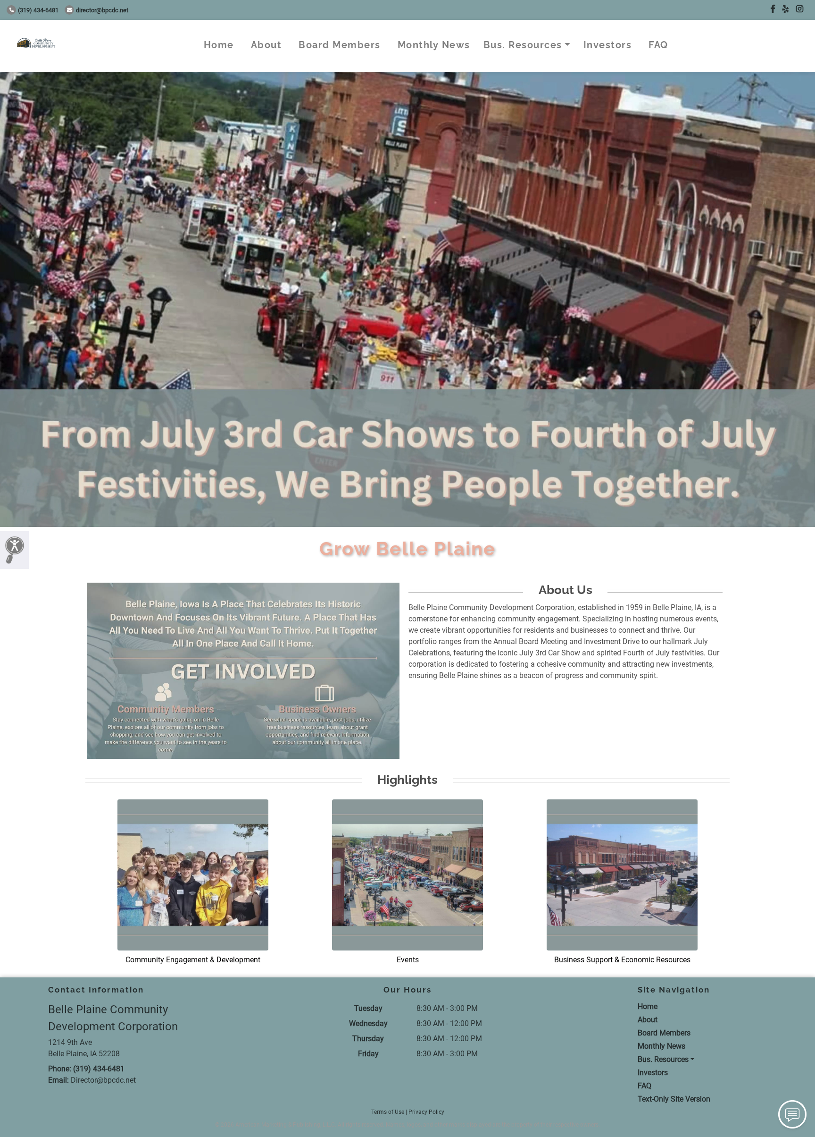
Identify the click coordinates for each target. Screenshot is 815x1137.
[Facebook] (773, 9)
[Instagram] (799, 9)
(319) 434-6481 (38, 10)
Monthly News (434, 45)
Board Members (340, 45)
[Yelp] (785, 9)
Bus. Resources (522, 45)
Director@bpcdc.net (102, 10)
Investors (607, 45)
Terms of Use (387, 1112)
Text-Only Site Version (674, 1099)
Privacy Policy (426, 1112)
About (266, 45)
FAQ (658, 45)
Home (219, 45)
